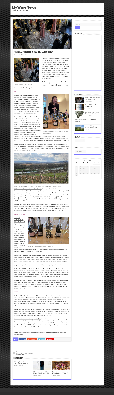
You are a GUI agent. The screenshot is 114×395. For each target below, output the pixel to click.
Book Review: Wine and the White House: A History (60, 372)
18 (80, 171)
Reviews (28, 54)
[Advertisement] (69, 9)
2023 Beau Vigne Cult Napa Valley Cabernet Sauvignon (41, 372)
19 (84, 171)
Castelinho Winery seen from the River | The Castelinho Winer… (92, 127)
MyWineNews (24, 7)
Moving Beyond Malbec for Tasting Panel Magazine (22, 362)
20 (87, 171)
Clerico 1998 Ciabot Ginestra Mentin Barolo (24, 353)
